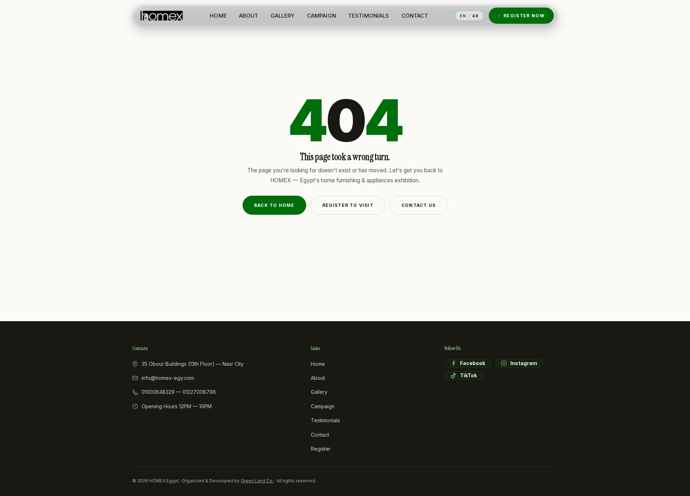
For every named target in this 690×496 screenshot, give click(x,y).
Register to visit (347, 205)
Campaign (323, 406)
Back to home (274, 205)
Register (321, 449)
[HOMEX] (162, 15)
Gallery (319, 392)
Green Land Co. (257, 480)
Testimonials (325, 420)
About (318, 378)
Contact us (418, 205)
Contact (320, 435)
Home (318, 364)
